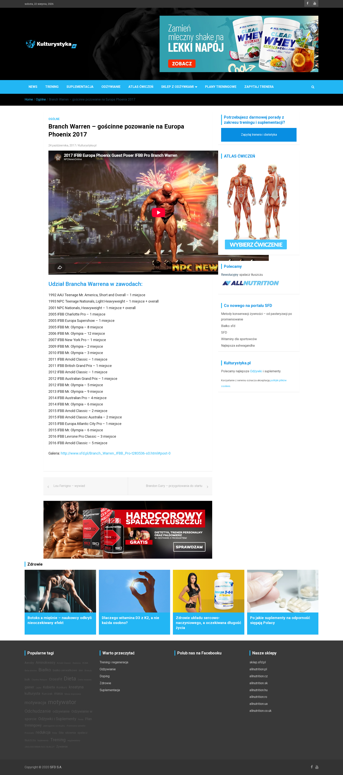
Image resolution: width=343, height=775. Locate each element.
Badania (77, 663)
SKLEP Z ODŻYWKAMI (177, 87)
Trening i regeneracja (114, 662)
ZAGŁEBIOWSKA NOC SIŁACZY (40, 747)
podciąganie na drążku (54, 726)
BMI (81, 670)
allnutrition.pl (258, 669)
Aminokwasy (45, 663)
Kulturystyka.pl (87, 145)
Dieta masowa (85, 679)
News (33, 87)
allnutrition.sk (259, 683)
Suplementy (43, 740)
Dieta (70, 678)
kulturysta (32, 694)
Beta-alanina (31, 670)
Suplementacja (79, 87)
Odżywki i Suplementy (57, 718)
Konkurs (62, 687)
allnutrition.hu (259, 690)
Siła (61, 732)
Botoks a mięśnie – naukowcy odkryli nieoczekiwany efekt (60, 620)
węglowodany (73, 740)
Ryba (54, 733)
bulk (27, 679)
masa (58, 694)
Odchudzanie (38, 711)
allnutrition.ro (258, 697)
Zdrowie (105, 683)
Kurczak (47, 694)
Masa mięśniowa (73, 694)
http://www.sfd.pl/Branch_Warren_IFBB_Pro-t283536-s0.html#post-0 (116, 453)
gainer (29, 687)
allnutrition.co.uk (261, 711)
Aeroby (29, 663)
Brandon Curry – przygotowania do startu (174, 486)
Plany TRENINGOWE (220, 87)
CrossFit (55, 679)
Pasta (80, 719)
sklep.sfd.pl (258, 662)
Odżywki (256, 371)
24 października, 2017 (62, 145)
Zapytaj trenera (259, 87)
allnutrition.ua (259, 704)
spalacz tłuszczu (251, 275)
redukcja (43, 732)
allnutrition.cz (259, 676)
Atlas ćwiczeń (140, 87)
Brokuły (88, 670)
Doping (105, 676)
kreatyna (76, 687)
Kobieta (49, 687)
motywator (62, 702)
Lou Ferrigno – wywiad (69, 486)
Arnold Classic (64, 663)
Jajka (38, 687)
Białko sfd (228, 326)
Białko (45, 669)
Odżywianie (110, 87)
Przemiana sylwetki (76, 726)
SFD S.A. (56, 767)
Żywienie (62, 746)
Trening (52, 87)
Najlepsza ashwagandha (238, 345)
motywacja (35, 702)
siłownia (70, 732)
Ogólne (54, 119)
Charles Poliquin (39, 679)
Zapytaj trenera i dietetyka (259, 134)
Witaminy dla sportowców (239, 339)
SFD (224, 332)
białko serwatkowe (65, 670)
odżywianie (61, 711)
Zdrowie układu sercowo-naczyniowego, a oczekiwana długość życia (208, 622)
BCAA (85, 663)
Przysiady (29, 733)
